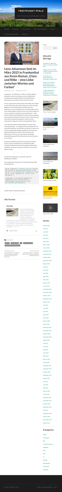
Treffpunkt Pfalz (31, 11)
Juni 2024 (45, 308)
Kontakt (52, 29)
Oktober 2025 (46, 257)
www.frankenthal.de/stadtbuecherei (15, 182)
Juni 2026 (45, 232)
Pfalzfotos (15, 29)
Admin (44, 434)
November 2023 (47, 330)
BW (44, 441)
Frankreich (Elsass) (48, 444)
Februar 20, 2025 (9, 90)
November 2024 (47, 292)
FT (21, 243)
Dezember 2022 (47, 365)
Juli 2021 (45, 410)
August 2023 (46, 340)
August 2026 (46, 225)
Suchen (45, 44)
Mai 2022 (45, 388)
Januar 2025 (46, 286)
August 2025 (46, 263)
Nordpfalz (45, 447)
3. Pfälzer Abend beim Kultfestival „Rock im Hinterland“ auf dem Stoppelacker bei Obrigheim (50, 93)
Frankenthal (15, 243)
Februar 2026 (46, 244)
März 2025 (46, 279)
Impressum (25, 34)
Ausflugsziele (26, 29)
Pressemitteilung (21, 90)
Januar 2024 (46, 324)
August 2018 (46, 423)
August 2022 (46, 378)
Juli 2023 (45, 343)
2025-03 (7, 243)
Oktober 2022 (46, 372)
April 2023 (46, 353)
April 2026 (46, 238)
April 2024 (46, 314)
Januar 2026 (46, 248)
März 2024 (46, 318)
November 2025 (47, 254)
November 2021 (47, 400)
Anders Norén (47, 487)
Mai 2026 (45, 235)
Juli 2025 (45, 267)
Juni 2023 (45, 346)
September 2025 (47, 260)
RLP (44, 453)
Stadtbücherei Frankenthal (13, 245)
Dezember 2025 (47, 251)
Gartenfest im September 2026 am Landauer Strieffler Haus (50, 65)
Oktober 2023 (46, 333)
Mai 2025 (45, 273)
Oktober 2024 (46, 295)
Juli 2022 (45, 381)
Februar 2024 (46, 321)
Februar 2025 (46, 283)
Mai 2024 (45, 311)
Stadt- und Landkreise (40, 29)
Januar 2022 (46, 394)
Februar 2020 (46, 416)
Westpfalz (45, 469)
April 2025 (46, 276)
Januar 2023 (46, 362)
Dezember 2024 (47, 289)
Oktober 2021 (46, 403)
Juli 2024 (45, 305)
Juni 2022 (45, 384)
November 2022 (47, 368)
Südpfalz (45, 460)
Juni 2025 (45, 270)
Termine (6, 29)
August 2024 (46, 302)
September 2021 (47, 407)
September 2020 (47, 413)
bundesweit (46, 437)
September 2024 (47, 298)
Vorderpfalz (10, 240)
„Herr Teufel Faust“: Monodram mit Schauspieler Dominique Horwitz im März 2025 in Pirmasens (12, 254)
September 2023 (47, 337)
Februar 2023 (46, 359)
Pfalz (44, 450)
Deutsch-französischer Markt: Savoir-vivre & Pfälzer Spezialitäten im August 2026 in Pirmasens (50, 85)
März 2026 (46, 241)
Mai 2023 (45, 349)
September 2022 (47, 375)
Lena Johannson (28, 243)
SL (43, 457)
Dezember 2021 (47, 397)
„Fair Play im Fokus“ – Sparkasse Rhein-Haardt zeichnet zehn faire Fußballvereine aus (31, 253)
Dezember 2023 (47, 327)
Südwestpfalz (46, 463)
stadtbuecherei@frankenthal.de (24, 170)
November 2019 (47, 419)
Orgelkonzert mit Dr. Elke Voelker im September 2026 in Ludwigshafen (50, 71)
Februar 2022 (46, 391)
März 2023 (46, 356)
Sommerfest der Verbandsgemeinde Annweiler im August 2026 (50, 77)
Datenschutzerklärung (11, 34)
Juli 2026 (45, 228)
